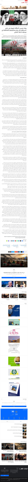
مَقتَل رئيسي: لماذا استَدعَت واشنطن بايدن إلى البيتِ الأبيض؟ (14, 246)
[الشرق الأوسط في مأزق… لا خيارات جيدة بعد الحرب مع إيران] (20, 446)
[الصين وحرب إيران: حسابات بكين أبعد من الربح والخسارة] (7, 457)
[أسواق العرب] (24, 2)
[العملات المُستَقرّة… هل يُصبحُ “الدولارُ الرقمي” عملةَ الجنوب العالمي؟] (24, 431)
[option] (14, 260)
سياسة (23, 26)
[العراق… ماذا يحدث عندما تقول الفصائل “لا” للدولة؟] (24, 428)
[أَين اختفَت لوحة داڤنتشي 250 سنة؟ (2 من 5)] (24, 434)
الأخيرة (7, 421)
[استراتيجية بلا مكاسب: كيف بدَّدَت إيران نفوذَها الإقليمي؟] (22, 296)
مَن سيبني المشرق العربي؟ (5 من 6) (19, 261)
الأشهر (20, 421)
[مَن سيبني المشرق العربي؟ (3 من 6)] (14, 296)
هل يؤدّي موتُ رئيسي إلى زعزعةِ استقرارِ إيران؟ (23, 245)
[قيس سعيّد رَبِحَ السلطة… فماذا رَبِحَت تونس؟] (5, 296)
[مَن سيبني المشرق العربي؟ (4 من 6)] (24, 437)
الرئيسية (25, 26)
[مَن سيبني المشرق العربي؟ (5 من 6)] (24, 425)
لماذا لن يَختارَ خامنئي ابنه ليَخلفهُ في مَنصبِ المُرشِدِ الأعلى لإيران (6, 246)
